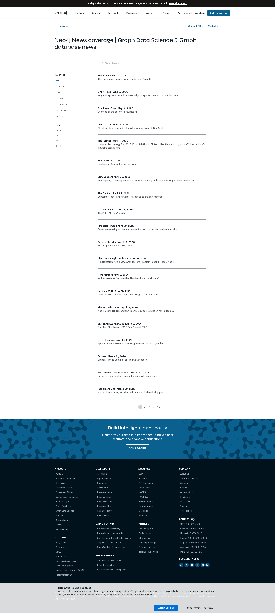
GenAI (58, 552)
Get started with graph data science (114, 538)
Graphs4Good (186, 492)
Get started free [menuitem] (218, 13)
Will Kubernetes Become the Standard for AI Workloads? (129, 278)
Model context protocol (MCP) (70, 570)
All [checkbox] (57, 80)
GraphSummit (145, 488)
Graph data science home (109, 542)
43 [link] (158, 406)
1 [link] (140, 406)
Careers (184, 483)
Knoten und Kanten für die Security (117, 164)
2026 (58, 130)
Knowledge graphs (64, 566)
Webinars (143, 515)
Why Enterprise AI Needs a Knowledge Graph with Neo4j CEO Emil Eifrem (138, 95)
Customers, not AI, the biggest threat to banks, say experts (130, 196)
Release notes (104, 515)
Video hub (143, 511)
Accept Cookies (166, 607)
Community (102, 488)
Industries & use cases (66, 561)
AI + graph (102, 474)
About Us (184, 474)
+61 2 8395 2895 (198, 547)
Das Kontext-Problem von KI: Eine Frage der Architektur (128, 294)
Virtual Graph (62, 529)
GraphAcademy (104, 511)
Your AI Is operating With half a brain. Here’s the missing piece (131, 392)
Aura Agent (61, 483)
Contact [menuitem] (188, 13)
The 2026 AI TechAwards (111, 213)
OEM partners (145, 538)
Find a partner (145, 533)
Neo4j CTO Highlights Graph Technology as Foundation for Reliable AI (136, 311)
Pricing (59, 525)
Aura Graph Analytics (65, 478)
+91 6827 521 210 (194, 552)
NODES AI (143, 497)
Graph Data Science (65, 511)
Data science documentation (110, 533)
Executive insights (105, 565)
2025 (58, 136)
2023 (58, 146)
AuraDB (59, 474)
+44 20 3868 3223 (193, 533)
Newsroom (63, 26)
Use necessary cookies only (200, 607)
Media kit (213, 26)
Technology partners (148, 552)
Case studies (62, 547)
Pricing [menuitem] (165, 13)
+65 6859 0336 (198, 542)
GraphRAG (61, 556)
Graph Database (63, 506)
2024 (58, 141)
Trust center (186, 511)
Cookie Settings (94, 594)
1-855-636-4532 (192, 524)
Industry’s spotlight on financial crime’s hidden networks (128, 376)
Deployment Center (106, 501)
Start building (137, 447)
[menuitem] (80, 13)
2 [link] (144, 406)
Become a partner (147, 529)
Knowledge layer (63, 520)
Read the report (178, 3)
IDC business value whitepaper (111, 570)
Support (184, 506)
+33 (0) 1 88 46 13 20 (197, 538)
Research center (146, 506)
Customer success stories (109, 560)
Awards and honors (189, 478)
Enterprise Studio (64, 488)
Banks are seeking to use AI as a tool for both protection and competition (137, 229)
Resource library (146, 501)
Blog (141, 474)
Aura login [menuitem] (200, 13)
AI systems (61, 542)
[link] (164, 407)
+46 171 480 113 (196, 529)
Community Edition (64, 492)
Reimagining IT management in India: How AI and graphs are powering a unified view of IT (146, 180)
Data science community (108, 529)
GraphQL (60, 515)
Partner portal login (148, 542)
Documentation (104, 497)
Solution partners (147, 547)
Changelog (102, 483)
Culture (183, 488)
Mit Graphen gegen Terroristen (115, 245)
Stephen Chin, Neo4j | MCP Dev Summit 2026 (122, 327)
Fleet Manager (62, 501)
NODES (142, 492)
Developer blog (104, 506)
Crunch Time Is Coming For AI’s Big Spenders (122, 359)
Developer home (104, 492)
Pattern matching (64, 575)
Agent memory (104, 478)
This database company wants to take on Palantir (125, 79)
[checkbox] (73, 86)
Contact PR (194, 26)
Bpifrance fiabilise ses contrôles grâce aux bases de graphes (131, 343)
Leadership (185, 497)
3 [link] (149, 406)
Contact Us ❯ (187, 519)
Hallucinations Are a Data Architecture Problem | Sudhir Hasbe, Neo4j (136, 262)
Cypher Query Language (67, 497)
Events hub (144, 478)
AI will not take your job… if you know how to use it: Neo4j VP (131, 128)
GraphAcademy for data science (112, 547)
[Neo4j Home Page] (60, 13)
